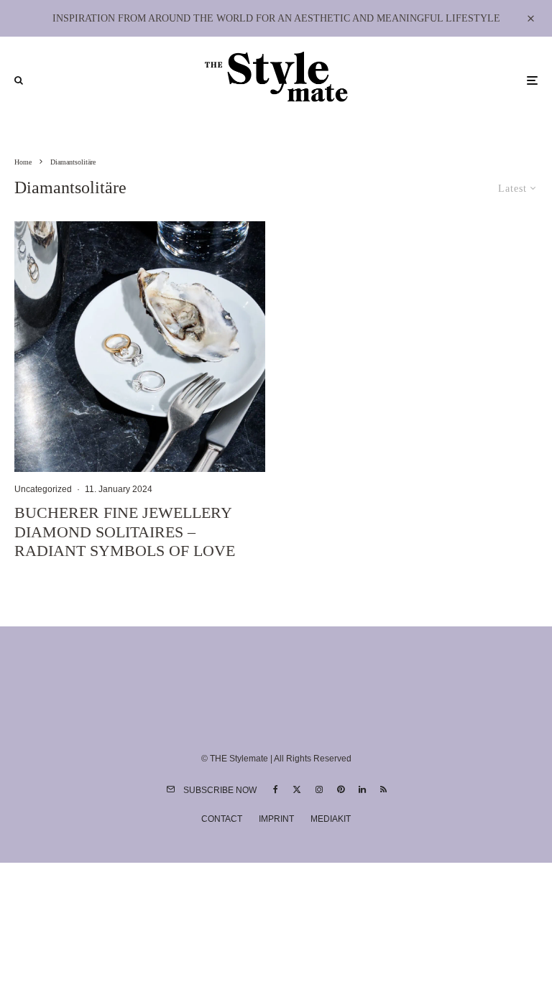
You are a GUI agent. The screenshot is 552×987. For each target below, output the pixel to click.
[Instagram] (319, 789)
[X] (296, 789)
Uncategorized (43, 489)
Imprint (276, 819)
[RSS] (383, 789)
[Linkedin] (362, 789)
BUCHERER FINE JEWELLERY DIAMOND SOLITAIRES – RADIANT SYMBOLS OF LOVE (124, 532)
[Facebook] (275, 789)
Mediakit (330, 819)
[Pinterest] (340, 789)
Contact (221, 819)
